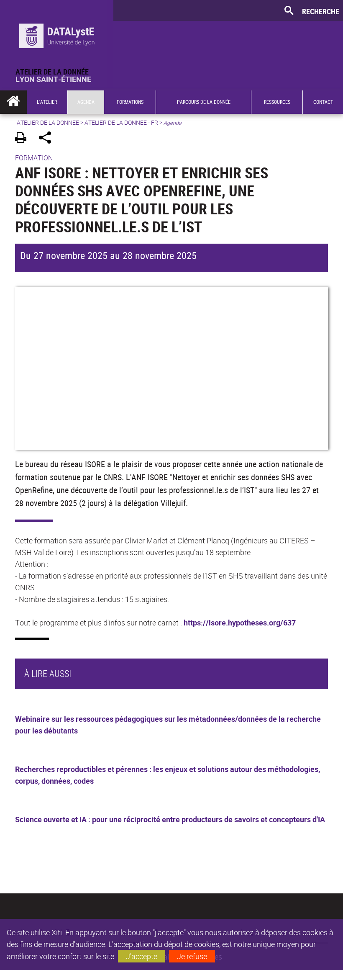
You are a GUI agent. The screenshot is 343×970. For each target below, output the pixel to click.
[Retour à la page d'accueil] (56, 34)
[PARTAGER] (48, 139)
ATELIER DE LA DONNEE (48, 122)
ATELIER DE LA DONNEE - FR (121, 122)
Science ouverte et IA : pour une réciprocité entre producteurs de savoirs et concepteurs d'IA (170, 819)
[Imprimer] (23, 139)
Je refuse (192, 956)
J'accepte (141, 956)
